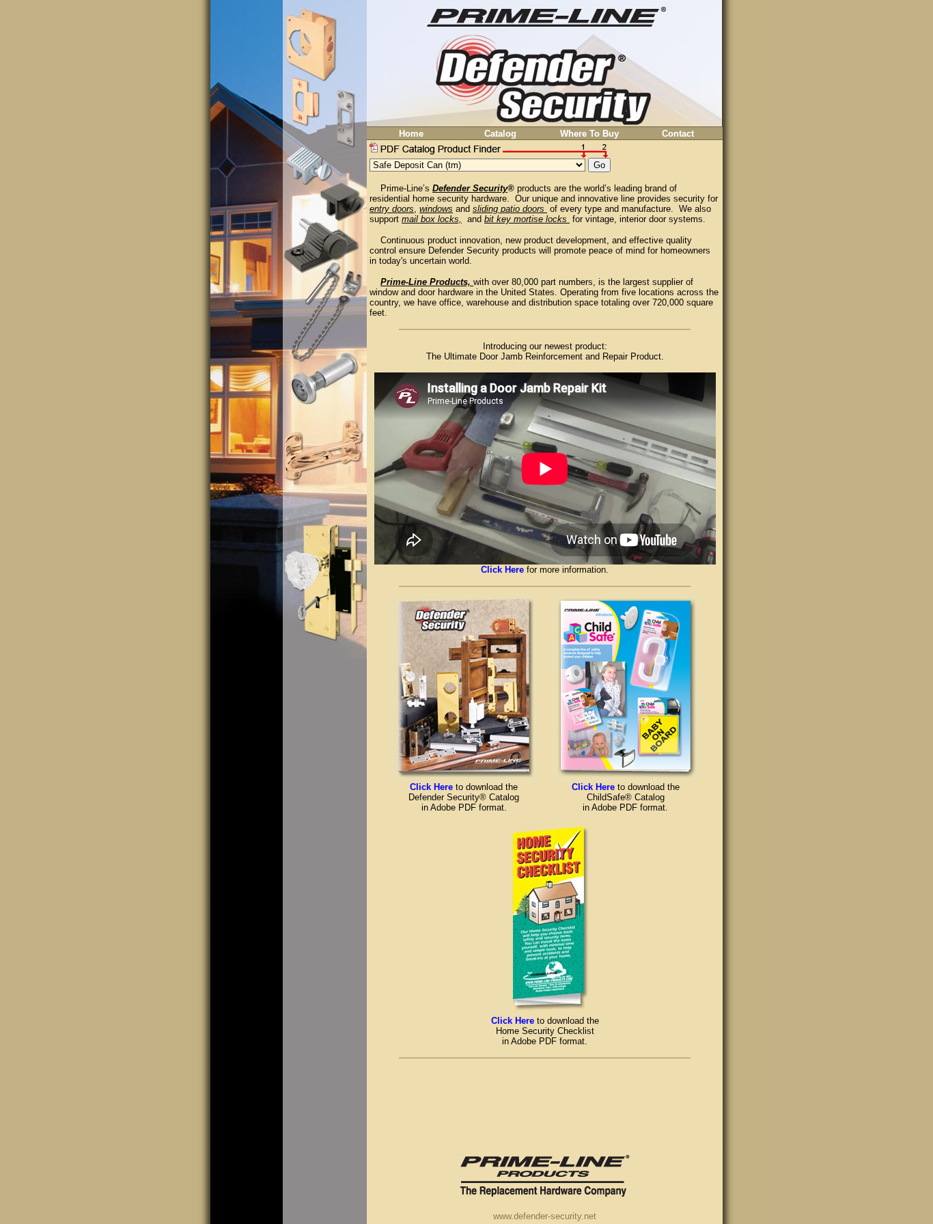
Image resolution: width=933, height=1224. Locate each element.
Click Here (431, 787)
